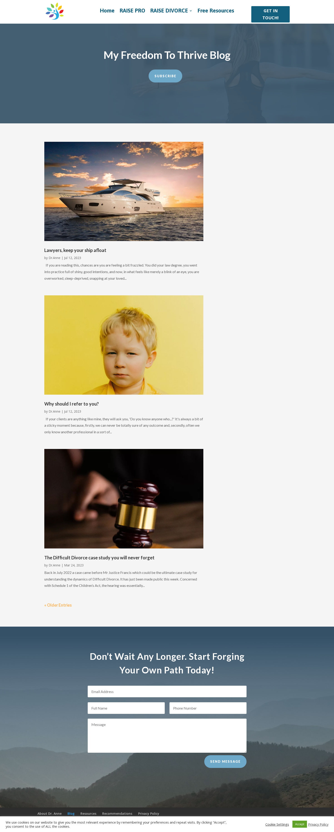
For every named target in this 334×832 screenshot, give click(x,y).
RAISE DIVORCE (169, 11)
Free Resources (215, 11)
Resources (88, 813)
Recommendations (117, 813)
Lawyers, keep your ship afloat (75, 250)
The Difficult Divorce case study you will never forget (99, 557)
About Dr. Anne (49, 813)
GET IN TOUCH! (270, 14)
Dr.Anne (54, 258)
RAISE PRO (132, 11)
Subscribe (165, 76)
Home (107, 11)
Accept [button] (299, 824)
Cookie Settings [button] (277, 824)
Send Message (225, 761)
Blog (71, 813)
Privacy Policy (148, 813)
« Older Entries (58, 605)
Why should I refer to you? (71, 403)
